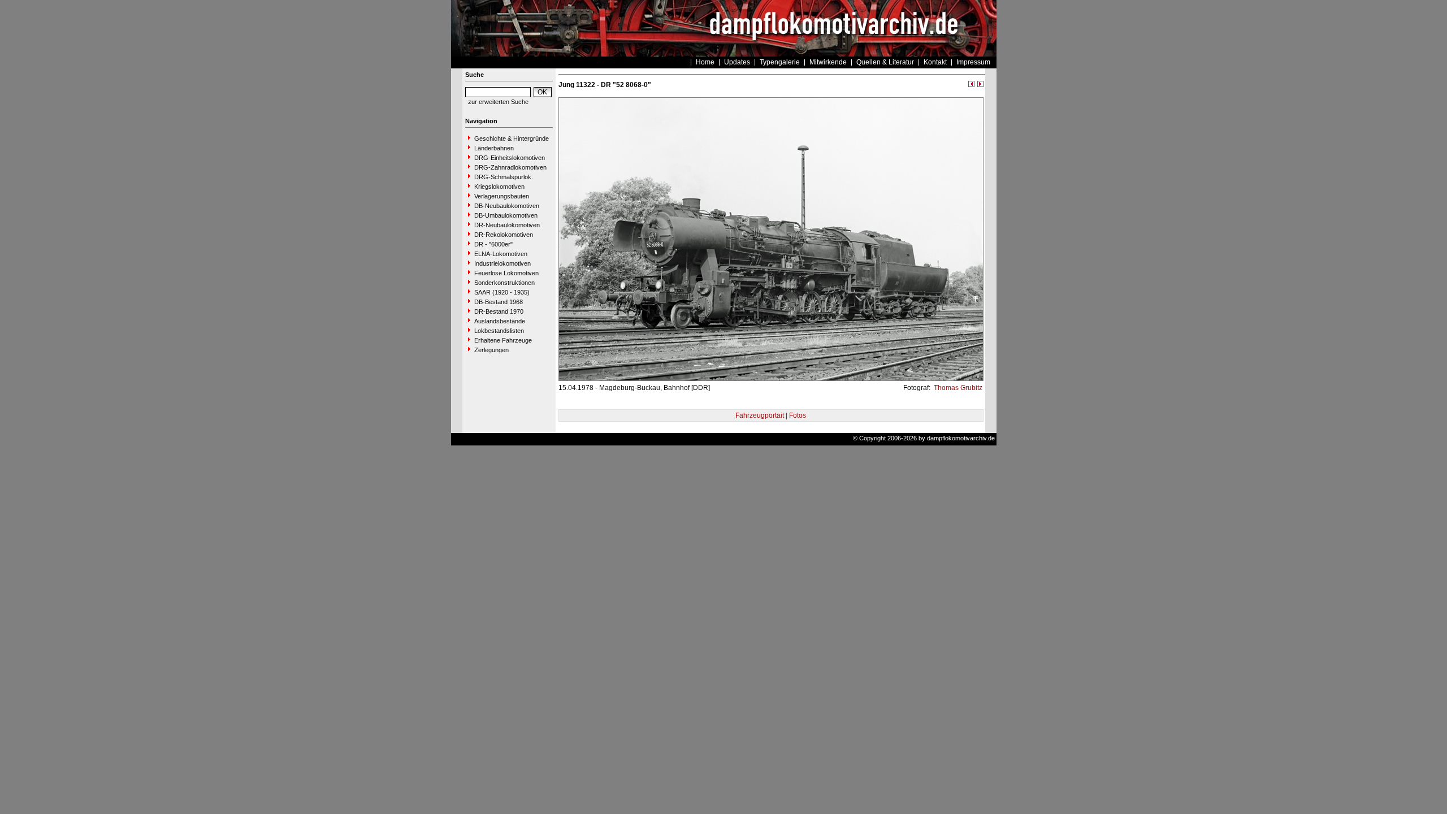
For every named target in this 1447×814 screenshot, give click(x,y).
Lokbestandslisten (499, 330)
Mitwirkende (828, 62)
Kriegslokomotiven (499, 186)
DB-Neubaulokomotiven (506, 205)
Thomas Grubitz (957, 388)
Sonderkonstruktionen (504, 282)
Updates (737, 62)
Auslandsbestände (499, 321)
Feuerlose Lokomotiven (506, 273)
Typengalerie (780, 62)
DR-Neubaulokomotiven (507, 225)
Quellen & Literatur (885, 62)
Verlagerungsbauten (501, 196)
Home (705, 62)
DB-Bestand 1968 (498, 301)
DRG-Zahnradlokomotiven (510, 167)
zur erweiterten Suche (498, 101)
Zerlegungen (491, 350)
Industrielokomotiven (502, 263)
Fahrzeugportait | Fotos (770, 415)
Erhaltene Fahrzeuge (503, 340)
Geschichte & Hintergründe (511, 138)
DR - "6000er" (493, 244)
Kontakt (935, 62)
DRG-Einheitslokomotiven (509, 157)
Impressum (973, 62)
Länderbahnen (494, 148)
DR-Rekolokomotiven (503, 234)
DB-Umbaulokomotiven (506, 215)
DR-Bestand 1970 (498, 311)
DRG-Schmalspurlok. (503, 177)
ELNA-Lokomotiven (500, 253)
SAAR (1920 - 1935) (502, 292)
